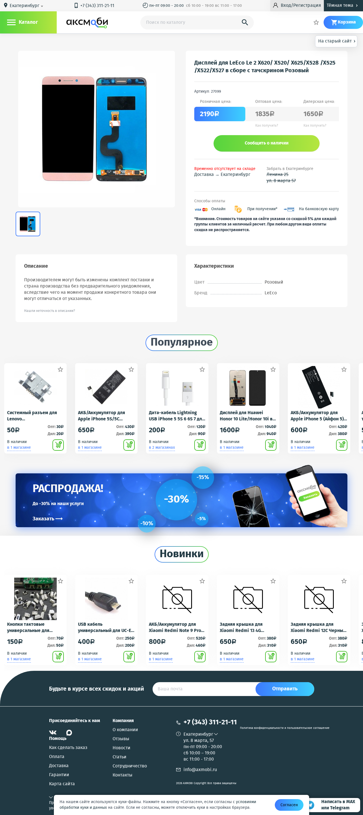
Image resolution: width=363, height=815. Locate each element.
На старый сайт (337, 41)
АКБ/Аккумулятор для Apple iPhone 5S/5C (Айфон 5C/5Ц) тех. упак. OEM (104, 416)
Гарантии (59, 775)
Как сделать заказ (68, 748)
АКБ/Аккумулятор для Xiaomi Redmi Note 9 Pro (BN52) (175, 628)
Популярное (182, 342)
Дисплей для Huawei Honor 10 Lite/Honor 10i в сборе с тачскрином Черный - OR (246, 416)
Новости (121, 748)
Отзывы (121, 739)
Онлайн (218, 209)
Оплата (56, 757)
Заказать (48, 519)
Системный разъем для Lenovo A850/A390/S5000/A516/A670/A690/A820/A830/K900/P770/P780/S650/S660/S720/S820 (35, 416)
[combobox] (27, 6)
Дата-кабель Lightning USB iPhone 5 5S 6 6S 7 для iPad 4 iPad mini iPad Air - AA (176, 416)
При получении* (262, 209)
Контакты (122, 775)
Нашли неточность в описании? (49, 311)
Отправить (284, 689)
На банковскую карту (319, 209)
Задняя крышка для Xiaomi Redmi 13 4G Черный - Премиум (241, 628)
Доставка (59, 766)
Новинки (182, 554)
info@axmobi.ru (200, 769)
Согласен (289, 805)
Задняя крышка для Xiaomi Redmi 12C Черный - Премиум (318, 628)
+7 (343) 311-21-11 (93, 5)
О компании (125, 730)
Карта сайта (62, 784)
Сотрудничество (130, 766)
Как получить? (266, 126)
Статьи (119, 757)
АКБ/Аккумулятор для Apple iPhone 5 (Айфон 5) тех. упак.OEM (317, 416)
